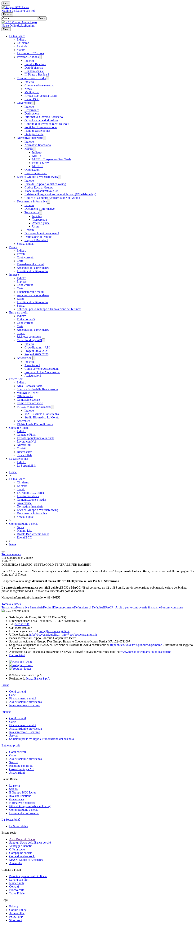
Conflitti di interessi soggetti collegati (46, 123)
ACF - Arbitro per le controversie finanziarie (134, 607)
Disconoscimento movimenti (41, 233)
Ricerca (7, 14)
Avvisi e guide (41, 223)
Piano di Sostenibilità (37, 130)
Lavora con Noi (26, 441)
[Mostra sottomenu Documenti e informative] (48, 202)
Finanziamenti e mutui (30, 264)
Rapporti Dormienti (36, 240)
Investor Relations (28, 56)
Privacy (13, 906)
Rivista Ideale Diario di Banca (35, 424)
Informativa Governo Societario (43, 117)
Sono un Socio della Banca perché (37, 389)
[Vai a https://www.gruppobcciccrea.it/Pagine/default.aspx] (15, 7)
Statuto (21, 49)
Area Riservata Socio (29, 385)
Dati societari (32, 113)
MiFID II (37, 166)
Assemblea (23, 420)
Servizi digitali (25, 243)
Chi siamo (23, 43)
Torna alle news (11, 554)
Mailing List (9, 10)
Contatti (21, 448)
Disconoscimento (63, 607)
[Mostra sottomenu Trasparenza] (40, 212)
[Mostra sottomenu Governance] (33, 103)
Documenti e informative (32, 201)
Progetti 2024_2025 (36, 350)
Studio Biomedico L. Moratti (41, 417)
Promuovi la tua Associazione (42, 372)
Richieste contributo (29, 336)
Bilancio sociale (34, 71)
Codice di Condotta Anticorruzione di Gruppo (52, 197)
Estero (20, 298)
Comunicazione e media (31, 78)
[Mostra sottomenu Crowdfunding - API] (43, 340)
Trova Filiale (24, 455)
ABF (104, 607)
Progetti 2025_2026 (36, 354)
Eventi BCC (31, 99)
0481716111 (22, 624)
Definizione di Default (37, 236)
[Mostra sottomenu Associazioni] (33, 358)
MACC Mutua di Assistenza (34, 406)
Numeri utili (24, 445)
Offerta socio (25, 396)
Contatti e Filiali (19, 427)
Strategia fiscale (33, 134)
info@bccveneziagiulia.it (54, 631)
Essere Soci (16, 379)
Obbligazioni (32, 169)
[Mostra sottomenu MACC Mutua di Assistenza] (52, 407)
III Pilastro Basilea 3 (36, 74)
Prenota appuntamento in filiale (35, 438)
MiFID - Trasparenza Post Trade (51, 159)
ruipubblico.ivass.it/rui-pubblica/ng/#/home (136, 644)
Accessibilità (16, 913)
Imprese (14, 274)
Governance (24, 102)
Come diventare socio (30, 403)
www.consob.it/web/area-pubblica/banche (145, 651)
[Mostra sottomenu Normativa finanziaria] (44, 138)
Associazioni (24, 358)
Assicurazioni (32, 375)
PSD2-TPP (16, 916)
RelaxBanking (26, 25)
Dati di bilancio (33, 67)
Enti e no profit (18, 312)
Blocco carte (24, 451)
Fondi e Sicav (40, 162)
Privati (13, 247)
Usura (35, 226)
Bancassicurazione (35, 173)
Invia (5, 3)
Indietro (21, 39)
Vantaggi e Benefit (28, 392)
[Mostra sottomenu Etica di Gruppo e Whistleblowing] (59, 177)
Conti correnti (25, 257)
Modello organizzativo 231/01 (42, 190)
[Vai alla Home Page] (19, 22)
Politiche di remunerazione (40, 127)
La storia (22, 46)
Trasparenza (31, 212)
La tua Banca (17, 36)
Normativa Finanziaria (29, 607)
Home (13, 472)
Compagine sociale (28, 399)
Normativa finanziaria (30, 137)
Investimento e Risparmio (32, 271)
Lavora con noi (25, 10)
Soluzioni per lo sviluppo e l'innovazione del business (49, 309)
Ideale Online (10, 25)
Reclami (29, 229)
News (28, 88)
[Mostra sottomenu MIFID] (34, 149)
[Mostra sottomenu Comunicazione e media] (47, 78)
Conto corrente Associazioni (41, 368)
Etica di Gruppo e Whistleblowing (37, 176)
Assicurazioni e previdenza (33, 267)
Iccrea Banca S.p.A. (38, 678)
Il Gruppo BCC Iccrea (30, 53)
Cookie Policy (17, 909)
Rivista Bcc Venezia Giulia (40, 95)
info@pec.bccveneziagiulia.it (79, 634)
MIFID (28, 148)
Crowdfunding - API (29, 340)
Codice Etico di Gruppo (38, 187)
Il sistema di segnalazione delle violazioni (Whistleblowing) (60, 194)
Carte (20, 260)
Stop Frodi (15, 920)
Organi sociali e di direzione (41, 120)
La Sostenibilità (18, 458)
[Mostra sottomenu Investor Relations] (40, 57)
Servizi (21, 305)
